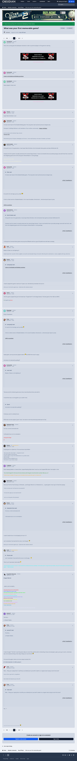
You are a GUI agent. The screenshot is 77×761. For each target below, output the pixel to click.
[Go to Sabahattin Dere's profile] (4, 425)
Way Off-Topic (22, 32)
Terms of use (22, 758)
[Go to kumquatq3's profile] (4, 73)
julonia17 (9, 613)
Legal (28, 758)
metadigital (9, 41)
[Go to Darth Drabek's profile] (4, 145)
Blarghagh (9, 310)
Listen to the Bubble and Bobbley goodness (14, 76)
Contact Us (12, 758)
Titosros (8, 111)
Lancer (8, 292)
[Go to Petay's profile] (4, 320)
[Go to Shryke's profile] (4, 260)
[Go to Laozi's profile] (4, 247)
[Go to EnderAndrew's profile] (4, 210)
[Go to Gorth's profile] (4, 551)
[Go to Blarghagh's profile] (4, 311)
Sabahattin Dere (10, 424)
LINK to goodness (8, 205)
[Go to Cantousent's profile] (4, 121)
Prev (7, 38)
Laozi (8, 246)
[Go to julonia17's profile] (4, 614)
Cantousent (9, 120)
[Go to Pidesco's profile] (4, 446)
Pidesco (8, 445)
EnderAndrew (10, 210)
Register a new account (20, 739)
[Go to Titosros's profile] (4, 112)
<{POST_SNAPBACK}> (67, 180)
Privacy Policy (5, 758)
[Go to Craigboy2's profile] (4, 466)
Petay (8, 319)
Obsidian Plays (7, 134)
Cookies (17, 758)
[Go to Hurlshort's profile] (4, 32)
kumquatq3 (9, 72)
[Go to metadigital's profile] (4, 42)
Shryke (8, 259)
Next (19, 38)
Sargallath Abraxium (11, 574)
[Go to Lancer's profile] (4, 293)
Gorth (8, 550)
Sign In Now (56, 739)
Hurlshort (8, 32)
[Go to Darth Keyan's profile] (4, 481)
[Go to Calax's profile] (4, 667)
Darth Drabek (10, 144)
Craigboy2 (9, 465)
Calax (8, 666)
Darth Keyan (9, 480)
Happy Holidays (43, 128)
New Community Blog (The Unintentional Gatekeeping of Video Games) (20, 23)
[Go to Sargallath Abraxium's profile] (4, 574)
